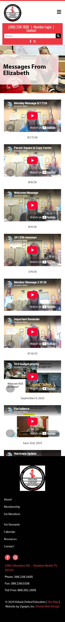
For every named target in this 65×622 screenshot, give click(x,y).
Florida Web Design (48, 606)
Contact (31, 30)
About (8, 499)
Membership (12, 507)
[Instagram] (15, 557)
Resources (10, 539)
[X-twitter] (34, 41)
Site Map (53, 602)
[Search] (58, 36)
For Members (12, 514)
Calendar (9, 532)
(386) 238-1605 (18, 26)
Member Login (42, 26)
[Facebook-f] (30, 41)
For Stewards (12, 524)
